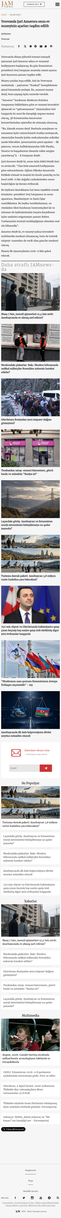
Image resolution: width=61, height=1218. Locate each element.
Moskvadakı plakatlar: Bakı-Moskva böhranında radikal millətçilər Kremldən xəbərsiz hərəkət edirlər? (29, 369)
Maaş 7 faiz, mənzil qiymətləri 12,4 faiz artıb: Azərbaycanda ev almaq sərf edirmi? (27, 316)
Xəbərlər (30, 901)
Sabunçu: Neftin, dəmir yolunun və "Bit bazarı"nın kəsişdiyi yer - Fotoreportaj (26, 1118)
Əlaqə (30, 1181)
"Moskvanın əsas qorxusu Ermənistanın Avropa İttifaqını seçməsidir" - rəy (29, 683)
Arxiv (5, 14)
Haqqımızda (30, 1170)
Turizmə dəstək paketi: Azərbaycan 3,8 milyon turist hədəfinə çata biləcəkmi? (28, 577)
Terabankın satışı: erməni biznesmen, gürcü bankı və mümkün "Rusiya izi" (27, 472)
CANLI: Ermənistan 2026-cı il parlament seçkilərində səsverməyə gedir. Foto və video (29, 1074)
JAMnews (6, 33)
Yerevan (5, 39)
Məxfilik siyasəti (30, 1191)
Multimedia (30, 1015)
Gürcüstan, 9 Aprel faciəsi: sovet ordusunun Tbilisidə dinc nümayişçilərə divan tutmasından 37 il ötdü (28, 1089)
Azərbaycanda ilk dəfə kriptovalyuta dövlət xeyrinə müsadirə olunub (26, 734)
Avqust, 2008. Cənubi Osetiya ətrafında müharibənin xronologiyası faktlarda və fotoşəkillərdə (26, 1058)
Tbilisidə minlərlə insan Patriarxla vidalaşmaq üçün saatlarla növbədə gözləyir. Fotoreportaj (30, 1105)
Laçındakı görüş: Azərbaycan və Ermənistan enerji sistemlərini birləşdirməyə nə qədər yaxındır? (27, 525)
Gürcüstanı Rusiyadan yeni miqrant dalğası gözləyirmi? (26, 421)
